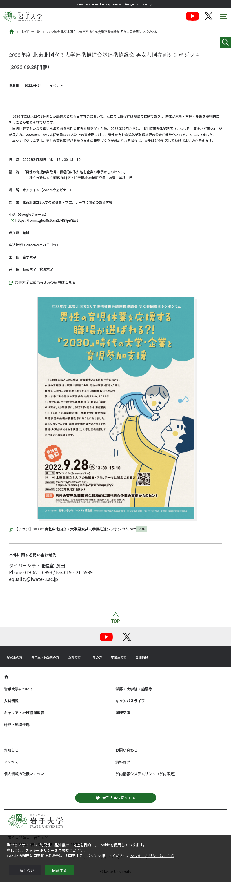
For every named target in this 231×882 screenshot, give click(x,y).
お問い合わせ (126, 750)
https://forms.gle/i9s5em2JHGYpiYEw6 (47, 220)
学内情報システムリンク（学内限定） (146, 773)
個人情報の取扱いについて (26, 773)
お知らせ (11, 750)
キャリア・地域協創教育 (24, 712)
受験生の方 (14, 657)
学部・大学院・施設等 (133, 689)
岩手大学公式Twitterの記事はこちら (45, 282)
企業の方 (74, 657)
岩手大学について (18, 689)
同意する (59, 870)
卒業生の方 (118, 657)
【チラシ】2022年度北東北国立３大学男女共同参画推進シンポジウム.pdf (75, 529)
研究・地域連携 (17, 724)
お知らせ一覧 (30, 31)
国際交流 (122, 712)
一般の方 (96, 657)
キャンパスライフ (130, 700)
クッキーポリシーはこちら (152, 855)
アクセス (11, 762)
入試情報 (11, 700)
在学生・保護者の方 (45, 657)
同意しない (25, 870)
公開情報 (142, 657)
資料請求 (122, 762)
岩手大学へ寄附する (118, 797)
